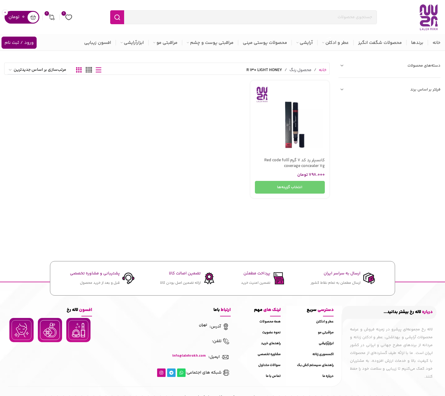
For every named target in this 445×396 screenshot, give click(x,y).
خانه (322, 70)
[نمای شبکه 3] (79, 70)
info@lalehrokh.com (189, 356)
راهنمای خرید (271, 343)
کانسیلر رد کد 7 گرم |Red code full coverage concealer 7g (294, 163)
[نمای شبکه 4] (89, 70)
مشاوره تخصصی (269, 354)
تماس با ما (273, 376)
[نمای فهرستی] (98, 70)
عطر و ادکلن (325, 322)
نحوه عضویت (271, 332)
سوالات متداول (269, 365)
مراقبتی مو (326, 332)
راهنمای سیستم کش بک (315, 365)
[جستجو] (117, 17)
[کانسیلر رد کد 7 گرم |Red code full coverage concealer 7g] (290, 120)
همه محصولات (270, 322)
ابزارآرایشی (326, 343)
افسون (79, 309)
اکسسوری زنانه (323, 354)
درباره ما (328, 376)
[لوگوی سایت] (428, 17)
